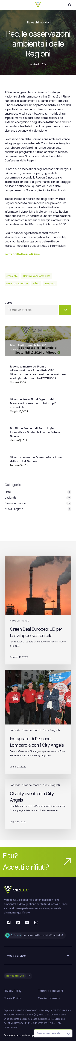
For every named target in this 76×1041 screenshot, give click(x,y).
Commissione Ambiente (37, 276)
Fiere (8, 492)
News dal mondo (38, 22)
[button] (5, 5)
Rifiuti (36, 283)
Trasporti (50, 283)
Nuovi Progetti (14, 509)
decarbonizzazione (17, 283)
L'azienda (10, 497)
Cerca (9, 302)
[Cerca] (65, 310)
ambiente (12, 276)
